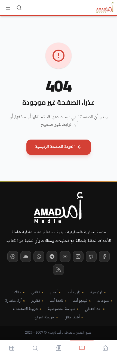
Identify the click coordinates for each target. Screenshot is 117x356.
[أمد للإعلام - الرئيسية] (105, 7)
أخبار (53, 292)
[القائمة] (8, 8)
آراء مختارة (13, 301)
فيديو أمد (80, 301)
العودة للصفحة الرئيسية (55, 147)
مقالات (16, 292)
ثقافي (35, 292)
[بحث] (19, 8)
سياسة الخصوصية (61, 309)
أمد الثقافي (93, 309)
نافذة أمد (56, 301)
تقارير (35, 301)
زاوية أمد (74, 292)
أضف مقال (72, 318)
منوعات (103, 301)
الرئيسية (96, 292)
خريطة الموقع (44, 318)
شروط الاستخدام (25, 309)
